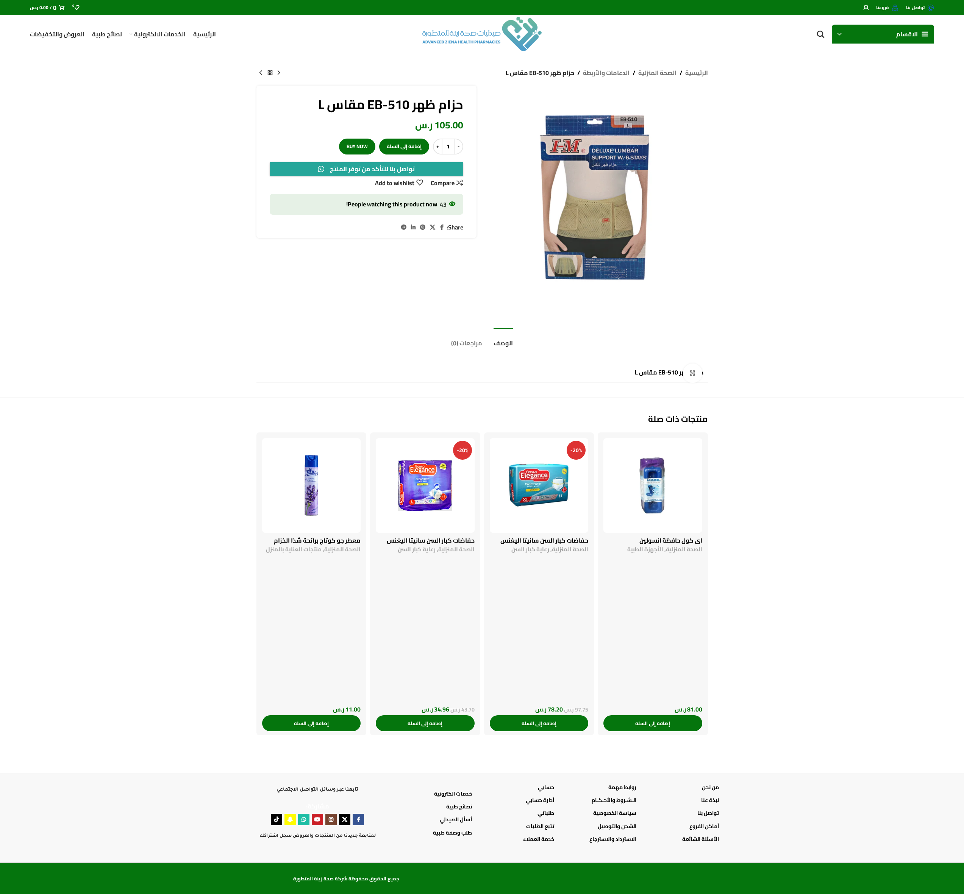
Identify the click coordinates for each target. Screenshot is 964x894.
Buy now (357, 146)
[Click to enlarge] (692, 373)
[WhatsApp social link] (303, 819)
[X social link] (432, 227)
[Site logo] (482, 33)
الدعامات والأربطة (606, 73)
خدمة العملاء (538, 839)
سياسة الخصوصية (614, 813)
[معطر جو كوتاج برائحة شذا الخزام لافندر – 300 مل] (311, 485)
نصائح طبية (459, 806)
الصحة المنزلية (657, 73)
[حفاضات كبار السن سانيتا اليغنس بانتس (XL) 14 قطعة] (539, 485)
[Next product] (261, 73)
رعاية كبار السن (530, 549)
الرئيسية (696, 73)
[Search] (820, 34)
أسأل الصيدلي (456, 819)
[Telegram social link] (404, 227)
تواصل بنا (708, 813)
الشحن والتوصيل (617, 826)
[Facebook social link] (442, 227)
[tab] (466, 339)
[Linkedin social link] (413, 227)
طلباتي (545, 813)
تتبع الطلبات (540, 826)
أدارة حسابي (540, 800)
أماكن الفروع (704, 826)
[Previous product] (279, 73)
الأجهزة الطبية (645, 549)
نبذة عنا (710, 800)
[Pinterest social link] (423, 227)
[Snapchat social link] (290, 819)
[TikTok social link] (276, 819)
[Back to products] (270, 73)
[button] (652, 723)
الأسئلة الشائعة (700, 839)
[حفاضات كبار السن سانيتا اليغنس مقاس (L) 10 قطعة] (425, 485)
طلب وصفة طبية (452, 833)
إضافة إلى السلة (404, 146)
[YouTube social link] (317, 819)
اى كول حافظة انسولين (670, 540)
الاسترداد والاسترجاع (612, 839)
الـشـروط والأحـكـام (614, 800)
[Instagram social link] (331, 819)
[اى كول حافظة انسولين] (652, 485)
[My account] (865, 7)
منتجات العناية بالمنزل (294, 549)
